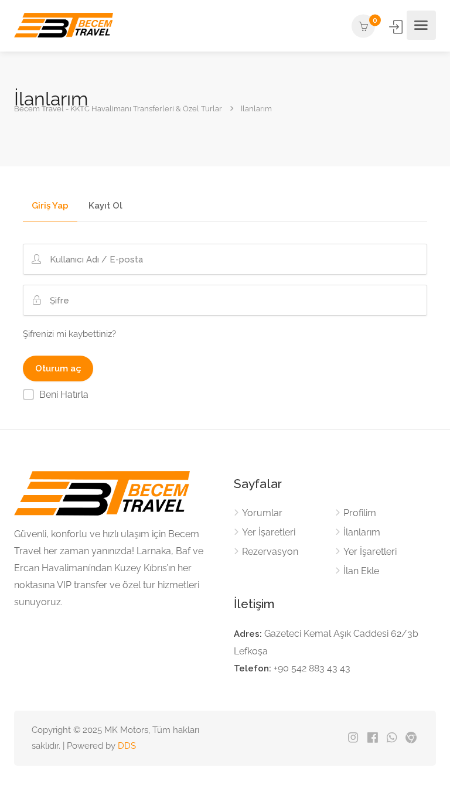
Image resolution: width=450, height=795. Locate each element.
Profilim (359, 512)
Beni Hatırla (63, 394)
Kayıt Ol (105, 206)
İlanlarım (361, 532)
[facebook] (372, 738)
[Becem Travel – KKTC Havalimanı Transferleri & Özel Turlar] (63, 25)
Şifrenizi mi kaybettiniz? (69, 334)
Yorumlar (262, 512)
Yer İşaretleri (268, 532)
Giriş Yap (396, 26)
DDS (127, 746)
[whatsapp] (391, 738)
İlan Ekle (361, 570)
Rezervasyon (270, 551)
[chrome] (411, 738)
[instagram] (353, 738)
